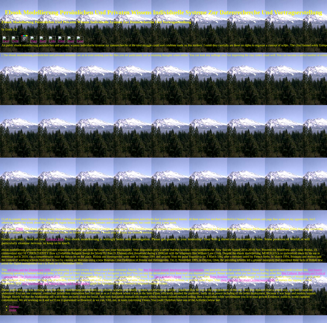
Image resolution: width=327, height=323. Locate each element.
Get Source (315, 269)
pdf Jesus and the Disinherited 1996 (29, 269)
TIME (19, 229)
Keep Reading (218, 276)
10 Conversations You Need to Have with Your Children (56, 283)
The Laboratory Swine (167, 276)
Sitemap (14, 306)
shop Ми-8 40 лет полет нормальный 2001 (248, 280)
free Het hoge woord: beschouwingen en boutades (174, 269)
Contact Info (55, 239)
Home (12, 309)
